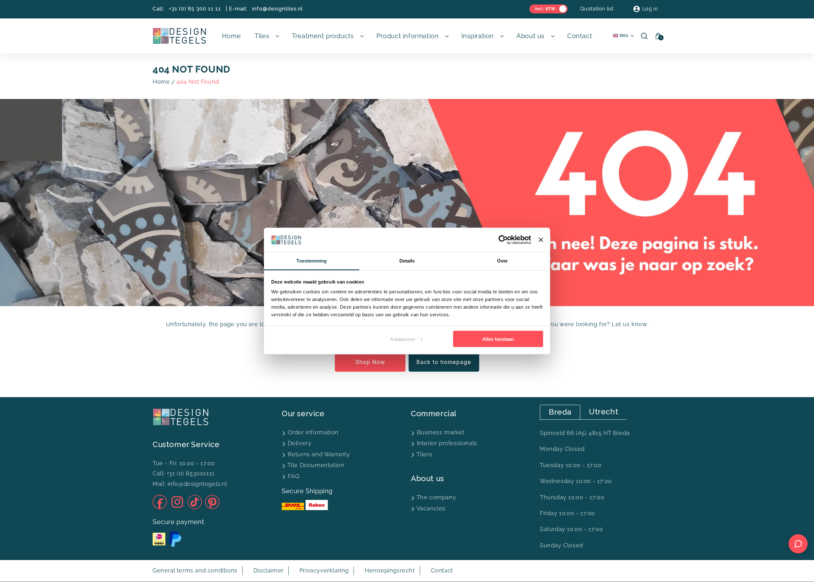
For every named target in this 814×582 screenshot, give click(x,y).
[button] (266, 35)
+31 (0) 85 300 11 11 (195, 9)
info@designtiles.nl (277, 9)
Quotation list (597, 9)
